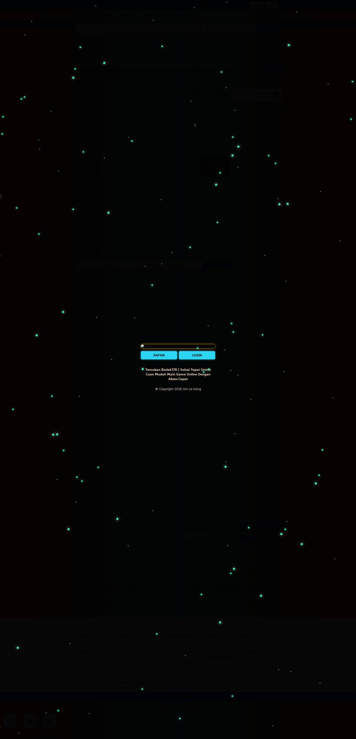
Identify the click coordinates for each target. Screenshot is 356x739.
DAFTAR (159, 355)
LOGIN (197, 355)
